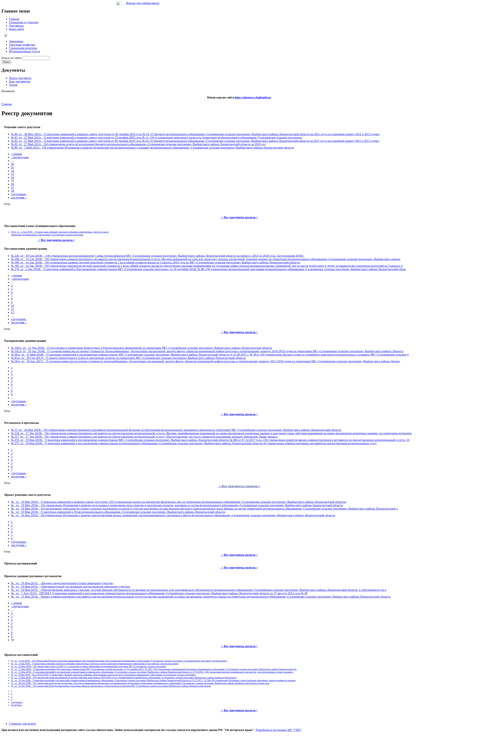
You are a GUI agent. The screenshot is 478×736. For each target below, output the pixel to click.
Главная (6, 104)
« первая (16, 154)
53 (12, 174)
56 (12, 184)
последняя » (18, 197)
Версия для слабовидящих (142, 3)
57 (12, 187)
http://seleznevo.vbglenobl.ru (253, 97)
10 (12, 305)
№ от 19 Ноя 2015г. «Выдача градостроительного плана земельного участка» (62, 583)
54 (12, 177)
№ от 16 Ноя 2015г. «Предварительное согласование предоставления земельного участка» (70, 586)
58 (12, 190)
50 (12, 164)
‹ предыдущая (20, 157)
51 (12, 167)
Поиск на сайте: (12, 57)
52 (12, 170)
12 (12, 312)
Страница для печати (22, 723)
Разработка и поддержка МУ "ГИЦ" (279, 730)
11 (12, 309)
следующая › (19, 194)
